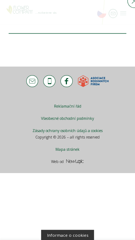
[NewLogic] (75, 161)
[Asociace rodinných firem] (93, 81)
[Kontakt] (32, 81)
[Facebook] (66, 81)
